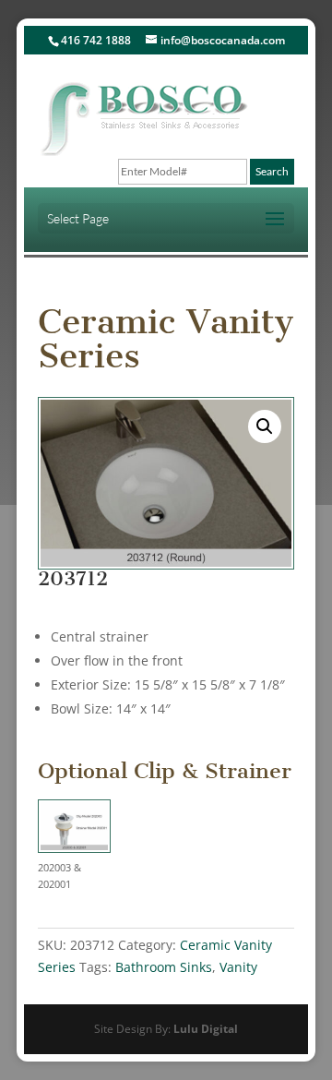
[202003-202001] (74, 828)
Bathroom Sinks (163, 967)
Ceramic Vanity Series (165, 339)
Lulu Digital (205, 1029)
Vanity (238, 967)
